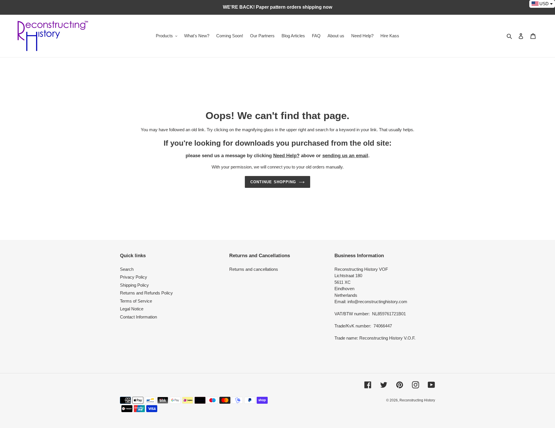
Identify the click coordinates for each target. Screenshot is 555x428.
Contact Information (138, 316)
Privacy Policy (133, 277)
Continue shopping (273, 182)
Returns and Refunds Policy (146, 292)
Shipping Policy (134, 285)
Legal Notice (131, 308)
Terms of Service (136, 301)
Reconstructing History (417, 400)
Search (127, 269)
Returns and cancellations (253, 269)
